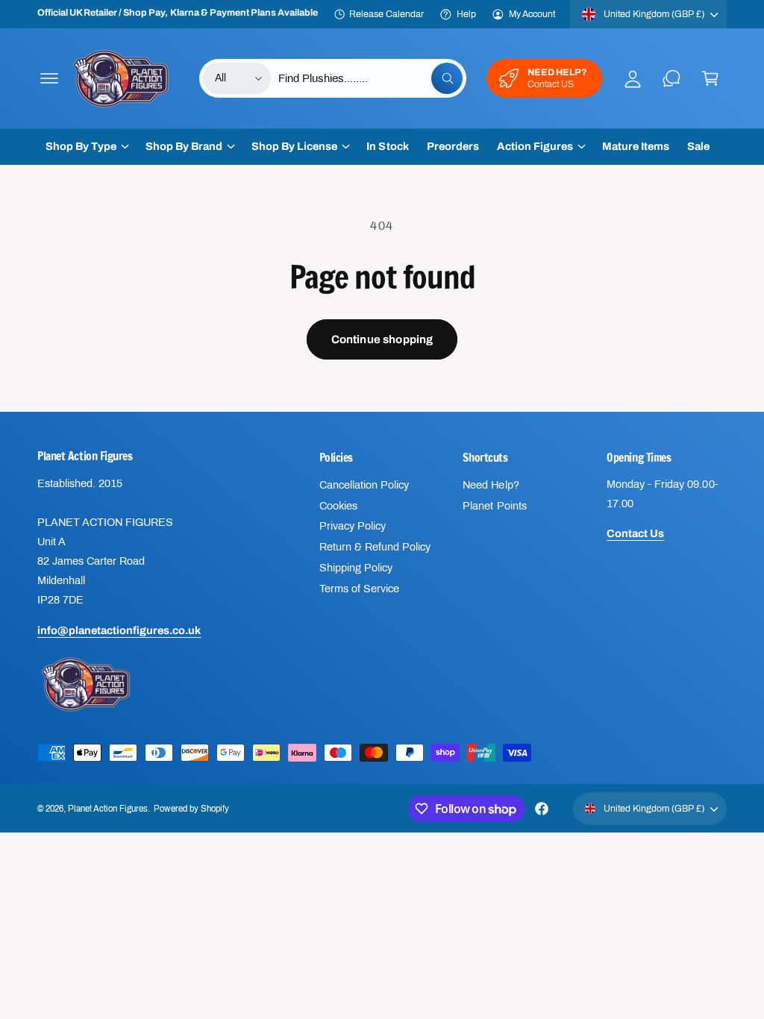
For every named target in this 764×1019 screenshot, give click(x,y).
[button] (49, 78)
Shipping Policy (355, 568)
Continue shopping (382, 339)
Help (466, 14)
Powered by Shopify (191, 808)
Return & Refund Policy (374, 547)
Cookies (338, 506)
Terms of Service (359, 589)
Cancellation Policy (364, 485)
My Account (532, 14)
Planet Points (494, 506)
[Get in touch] (671, 78)
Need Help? (491, 485)
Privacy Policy (352, 526)
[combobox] (370, 78)
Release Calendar (386, 14)
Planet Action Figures (108, 808)
